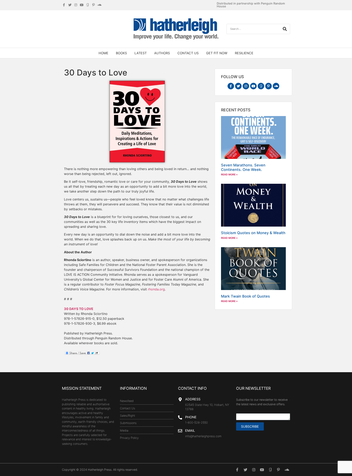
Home (103, 53)
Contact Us (188, 53)
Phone (191, 417)
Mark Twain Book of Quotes (245, 296)
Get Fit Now (216, 53)
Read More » (229, 174)
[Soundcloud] (276, 86)
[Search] (285, 29)
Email (190, 430)
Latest (140, 53)
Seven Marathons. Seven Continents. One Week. (243, 167)
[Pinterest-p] (268, 86)
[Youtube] (253, 86)
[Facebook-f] (231, 86)
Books (121, 53)
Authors (162, 53)
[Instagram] (246, 86)
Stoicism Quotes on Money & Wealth (253, 233)
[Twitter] (238, 86)
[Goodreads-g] (261, 86)
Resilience (244, 53)
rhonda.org (156, 289)
